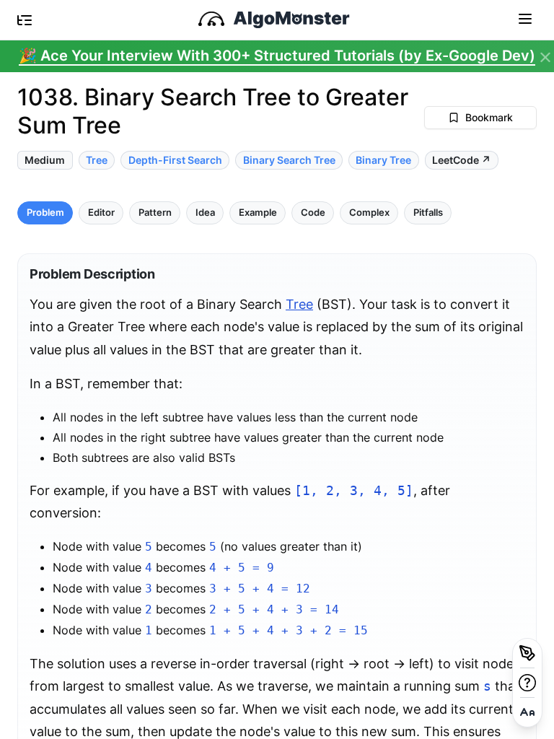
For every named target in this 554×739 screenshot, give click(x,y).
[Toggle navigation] (525, 18)
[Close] (545, 58)
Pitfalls (428, 212)
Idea (205, 212)
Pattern (155, 212)
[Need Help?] (527, 682)
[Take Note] (527, 653)
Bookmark (489, 117)
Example (258, 212)
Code (313, 212)
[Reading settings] (527, 712)
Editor (101, 212)
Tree (299, 304)
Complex (369, 212)
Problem (45, 212)
